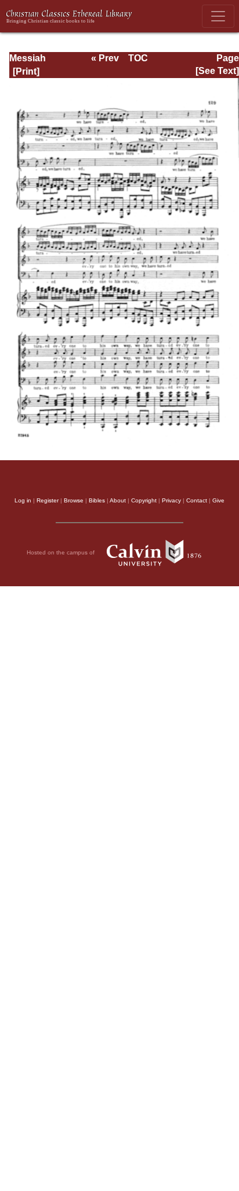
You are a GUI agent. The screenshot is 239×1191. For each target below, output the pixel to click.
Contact (196, 500)
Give (218, 500)
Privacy (171, 500)
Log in (23, 500)
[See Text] (217, 71)
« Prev (105, 58)
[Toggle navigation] (218, 16)
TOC (138, 58)
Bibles (97, 500)
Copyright (144, 500)
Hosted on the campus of (61, 552)
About (118, 500)
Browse (74, 500)
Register (48, 500)
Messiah (27, 58)
